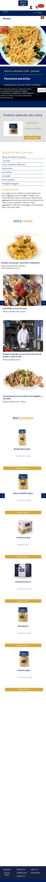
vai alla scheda (31, 137)
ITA (34, 13)
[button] (2, 303)
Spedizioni (35, 873)
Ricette (34, 869)
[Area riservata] (31, 7)
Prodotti (21, 869)
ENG (40, 13)
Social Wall (7, 874)
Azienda (6, 869)
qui (12, 98)
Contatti (21, 876)
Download (22, 873)
